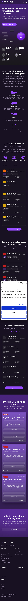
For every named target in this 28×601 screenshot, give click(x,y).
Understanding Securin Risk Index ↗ (14, 331)
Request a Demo (14, 529)
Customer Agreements (11, 594)
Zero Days (17, 572)
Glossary (16, 574)
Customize (13, 312)
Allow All (14, 308)
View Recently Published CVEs (13, 387)
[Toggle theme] (24, 2)
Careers (2, 584)
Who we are (3, 582)
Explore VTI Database (8, 24)
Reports (2, 569)
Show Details (21, 304)
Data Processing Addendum (6, 596)
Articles (2, 572)
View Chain (21, 440)
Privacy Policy (3, 594)
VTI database (17, 569)
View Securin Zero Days (13, 229)
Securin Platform (4, 551)
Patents (2, 586)
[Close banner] (26, 283)
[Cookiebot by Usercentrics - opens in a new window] (17, 283)
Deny (14, 316)
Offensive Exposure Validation (7, 556)
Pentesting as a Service (19, 554)
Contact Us (3, 588)
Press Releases (4, 574)
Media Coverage (4, 576)
